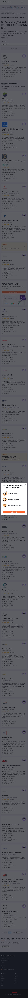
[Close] (25, 484)
